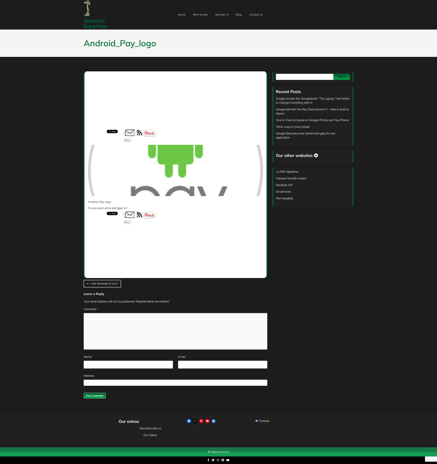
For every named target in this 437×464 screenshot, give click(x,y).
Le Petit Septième (287, 171)
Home (181, 14)
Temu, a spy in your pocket (293, 126)
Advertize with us (150, 428)
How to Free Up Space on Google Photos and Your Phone (312, 120)
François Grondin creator (291, 178)
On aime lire (283, 191)
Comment (91, 309)
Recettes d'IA (284, 185)
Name (88, 356)
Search (342, 76)
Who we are (200, 14)
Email (182, 356)
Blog (239, 14)
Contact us (256, 14)
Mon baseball (284, 198)
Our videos (150, 435)
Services (220, 14)
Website (89, 375)
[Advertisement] (175, 104)
